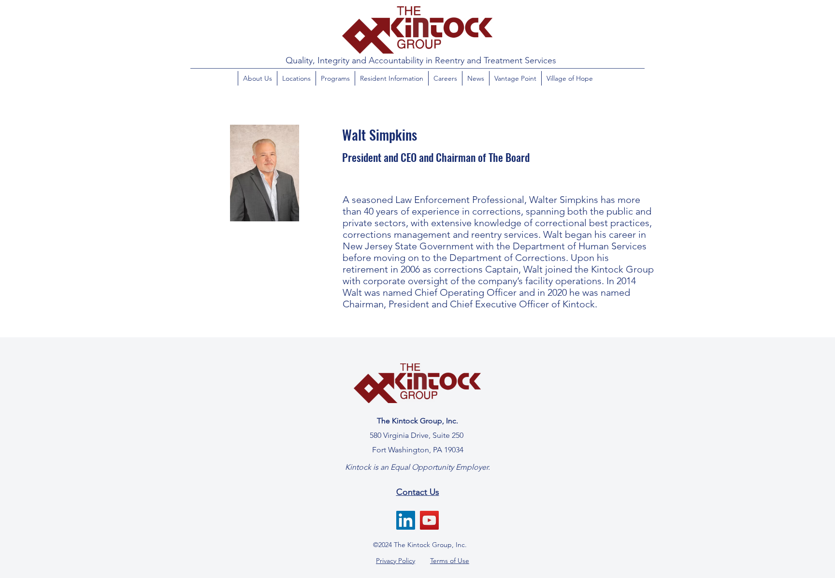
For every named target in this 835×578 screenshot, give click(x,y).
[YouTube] (429, 520)
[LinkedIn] (405, 520)
